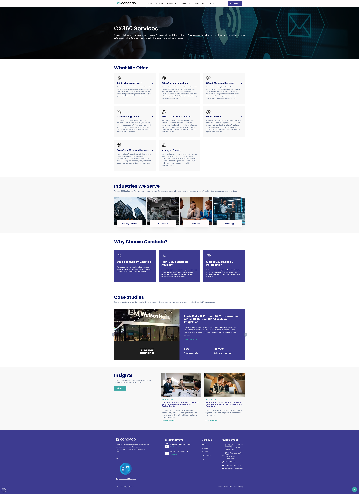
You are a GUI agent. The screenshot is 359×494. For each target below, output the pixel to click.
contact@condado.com (233, 465)
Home (150, 3)
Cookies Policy (238, 487)
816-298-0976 (230, 462)
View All (120, 388)
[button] (171, 3)
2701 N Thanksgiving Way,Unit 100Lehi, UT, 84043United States (233, 455)
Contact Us (234, 3)
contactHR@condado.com (234, 469)
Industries (183, 3)
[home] (126, 3)
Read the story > (191, 339)
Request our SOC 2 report (126, 479)
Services (170, 3)
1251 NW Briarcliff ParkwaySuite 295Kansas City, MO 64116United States (234, 447)
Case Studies (199, 3)
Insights (211, 3)
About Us (159, 3)
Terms (220, 487)
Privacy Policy (228, 487)
